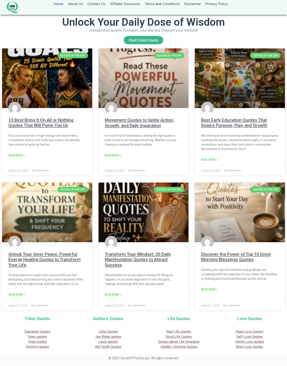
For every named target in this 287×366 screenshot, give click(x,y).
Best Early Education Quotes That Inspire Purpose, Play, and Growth (234, 123)
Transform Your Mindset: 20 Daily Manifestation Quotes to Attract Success (138, 259)
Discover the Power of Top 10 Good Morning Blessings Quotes (236, 257)
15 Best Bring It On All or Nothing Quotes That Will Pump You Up (41, 123)
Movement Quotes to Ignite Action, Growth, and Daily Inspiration (139, 123)
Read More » (16, 155)
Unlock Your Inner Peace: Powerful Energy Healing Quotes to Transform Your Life (44, 259)
